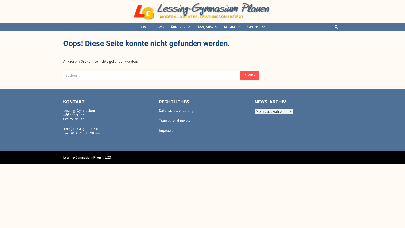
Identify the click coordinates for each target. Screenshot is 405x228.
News (160, 27)
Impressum (168, 130)
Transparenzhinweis (174, 120)
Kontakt (253, 27)
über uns (178, 27)
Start (145, 27)
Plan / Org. (204, 27)
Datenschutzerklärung (176, 110)
